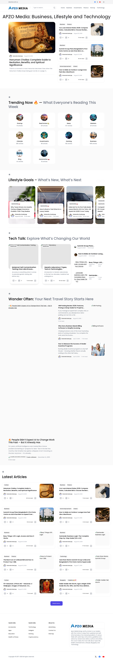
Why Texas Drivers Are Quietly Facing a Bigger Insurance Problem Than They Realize (21, 209)
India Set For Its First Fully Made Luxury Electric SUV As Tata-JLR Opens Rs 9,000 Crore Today (80, 209)
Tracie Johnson (31, 457)
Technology (63, 556)
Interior (75, 66)
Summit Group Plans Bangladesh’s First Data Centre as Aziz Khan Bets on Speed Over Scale (73, 50)
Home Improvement (65, 66)
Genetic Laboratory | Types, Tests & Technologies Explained (55, 268)
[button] (104, 2)
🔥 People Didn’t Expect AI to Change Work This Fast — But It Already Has (31, 441)
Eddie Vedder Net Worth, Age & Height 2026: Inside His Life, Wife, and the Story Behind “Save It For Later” (75, 585)
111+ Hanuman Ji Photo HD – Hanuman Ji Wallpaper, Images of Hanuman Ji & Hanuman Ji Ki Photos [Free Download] (17, 585)
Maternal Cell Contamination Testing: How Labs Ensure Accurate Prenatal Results (24, 268)
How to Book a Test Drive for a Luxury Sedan (50, 210)
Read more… (56, 603)
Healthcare (13, 246)
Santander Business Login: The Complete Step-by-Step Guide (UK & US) (95, 275)
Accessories (102, 201)
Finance (69, 24)
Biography (63, 580)
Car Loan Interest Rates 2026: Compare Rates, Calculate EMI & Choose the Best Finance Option (73, 29)
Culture (6, 485)
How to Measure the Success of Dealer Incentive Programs (72, 345)
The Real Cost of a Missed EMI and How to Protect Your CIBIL (18, 561)
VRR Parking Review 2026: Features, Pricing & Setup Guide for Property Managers (71, 307)
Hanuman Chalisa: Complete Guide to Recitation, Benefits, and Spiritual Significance (30, 62)
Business (62, 24)
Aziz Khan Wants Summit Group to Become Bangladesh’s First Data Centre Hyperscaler (75, 561)
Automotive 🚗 (16, 204)
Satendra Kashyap (18, 56)
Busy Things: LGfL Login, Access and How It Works (96, 262)
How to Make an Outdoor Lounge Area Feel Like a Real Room (73, 71)
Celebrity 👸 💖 (72, 580)
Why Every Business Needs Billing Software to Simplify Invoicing (70, 327)
